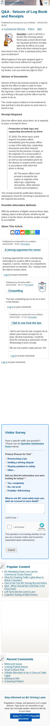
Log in (7, 275)
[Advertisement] (25, 391)
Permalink (25, 244)
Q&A (39, 29)
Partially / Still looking (19, 490)
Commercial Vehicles (14, 29)
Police (31, 29)
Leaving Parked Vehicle (16, 667)
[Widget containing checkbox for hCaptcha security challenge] (26, 527)
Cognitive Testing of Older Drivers (21, 595)
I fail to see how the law (26, 322)
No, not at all (14, 487)
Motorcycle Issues (13, 664)
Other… (12, 470)
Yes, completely (16, 483)
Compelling (15, 290)
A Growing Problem (14, 681)
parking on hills (11, 678)
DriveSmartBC (14, 2)
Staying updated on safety (21, 466)
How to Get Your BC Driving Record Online (25, 583)
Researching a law (17, 459)
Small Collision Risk (14, 670)
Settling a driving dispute (21, 462)
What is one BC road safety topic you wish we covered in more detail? (24, 499)
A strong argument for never (23, 249)
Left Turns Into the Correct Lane (19, 592)
